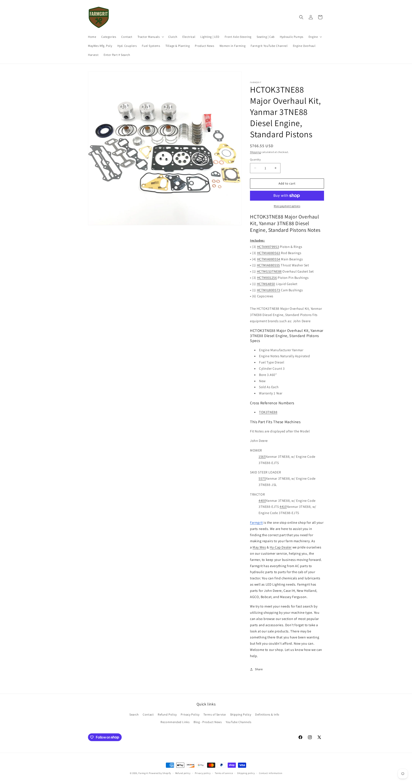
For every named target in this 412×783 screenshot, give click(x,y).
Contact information (270, 772)
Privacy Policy (190, 714)
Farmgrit (143, 773)
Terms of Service (214, 714)
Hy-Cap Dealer (281, 547)
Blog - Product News (208, 722)
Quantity (255, 159)
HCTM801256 (267, 277)
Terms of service (224, 772)
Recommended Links (175, 722)
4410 (283, 506)
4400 (262, 500)
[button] (150, 36)
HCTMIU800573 (268, 290)
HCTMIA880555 (268, 265)
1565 (262, 456)
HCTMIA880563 (268, 253)
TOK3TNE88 (268, 412)
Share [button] (259, 669)
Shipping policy (246, 772)
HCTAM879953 (268, 246)
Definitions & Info (267, 714)
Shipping (255, 152)
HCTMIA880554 (268, 259)
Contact (148, 714)
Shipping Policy (240, 714)
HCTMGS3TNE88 (269, 271)
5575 (262, 478)
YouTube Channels (238, 722)
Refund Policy (167, 714)
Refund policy (183, 772)
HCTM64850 (266, 284)
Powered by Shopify (160, 773)
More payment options (287, 206)
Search (134, 714)
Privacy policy (203, 772)
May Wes (259, 547)
